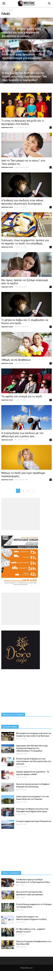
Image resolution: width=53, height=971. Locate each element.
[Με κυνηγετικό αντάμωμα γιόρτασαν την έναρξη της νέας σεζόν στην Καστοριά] (7, 736)
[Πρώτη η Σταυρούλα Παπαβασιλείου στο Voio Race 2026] (7, 944)
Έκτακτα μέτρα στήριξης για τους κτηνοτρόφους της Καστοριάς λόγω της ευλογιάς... (33, 761)
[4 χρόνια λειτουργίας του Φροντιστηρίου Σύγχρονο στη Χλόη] (7, 919)
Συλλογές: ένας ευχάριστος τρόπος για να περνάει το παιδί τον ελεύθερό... (25, 242)
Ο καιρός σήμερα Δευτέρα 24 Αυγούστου (33, 821)
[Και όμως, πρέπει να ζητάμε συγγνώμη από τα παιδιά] (26, 264)
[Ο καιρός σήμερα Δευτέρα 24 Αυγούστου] (7, 824)
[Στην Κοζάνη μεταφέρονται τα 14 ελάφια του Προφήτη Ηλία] (7, 907)
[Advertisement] (26, 691)
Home (3, 10)
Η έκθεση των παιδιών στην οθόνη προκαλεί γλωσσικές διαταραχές (22, 202)
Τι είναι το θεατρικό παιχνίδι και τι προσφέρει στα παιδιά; (22, 122)
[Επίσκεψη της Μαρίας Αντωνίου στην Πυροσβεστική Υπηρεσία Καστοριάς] (7, 812)
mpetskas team (7, 127)
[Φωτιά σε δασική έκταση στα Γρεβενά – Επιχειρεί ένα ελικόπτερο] (7, 787)
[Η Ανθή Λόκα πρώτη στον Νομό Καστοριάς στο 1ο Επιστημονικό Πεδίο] (7, 882)
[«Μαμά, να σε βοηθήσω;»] (26, 344)
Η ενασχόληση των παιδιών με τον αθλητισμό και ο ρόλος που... (22, 435)
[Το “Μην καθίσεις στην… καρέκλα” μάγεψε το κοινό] (7, 932)
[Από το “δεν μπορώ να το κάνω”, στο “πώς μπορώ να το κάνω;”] (26, 145)
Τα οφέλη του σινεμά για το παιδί (21, 396)
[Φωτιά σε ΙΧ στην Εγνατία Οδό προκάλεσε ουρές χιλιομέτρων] (7, 895)
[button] (49, 3)
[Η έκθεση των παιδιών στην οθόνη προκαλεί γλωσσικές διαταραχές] (26, 184)
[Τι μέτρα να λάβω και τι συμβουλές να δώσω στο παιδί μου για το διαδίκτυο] (26, 304)
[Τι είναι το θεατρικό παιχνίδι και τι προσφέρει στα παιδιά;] (26, 105)
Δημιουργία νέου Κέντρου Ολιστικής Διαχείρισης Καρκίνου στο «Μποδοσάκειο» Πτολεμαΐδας (32, 748)
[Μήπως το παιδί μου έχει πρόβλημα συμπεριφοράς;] (26, 457)
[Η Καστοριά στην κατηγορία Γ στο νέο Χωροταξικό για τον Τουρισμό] (7, 799)
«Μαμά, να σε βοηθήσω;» (16, 359)
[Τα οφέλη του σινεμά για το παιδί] (26, 380)
